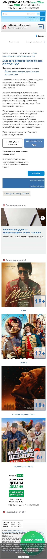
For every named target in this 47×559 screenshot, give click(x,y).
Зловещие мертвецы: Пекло (28, 408)
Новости (14, 53)
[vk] (34, 145)
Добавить (36, 173)
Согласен (23, 557)
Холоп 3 (32, 356)
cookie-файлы (23, 544)
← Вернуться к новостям (12, 143)
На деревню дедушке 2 (28, 460)
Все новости (14, 42)
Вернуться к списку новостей (17, 193)
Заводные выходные (34, 42)
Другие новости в (34, 141)
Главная (5, 53)
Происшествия (25, 53)
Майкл (33, 304)
